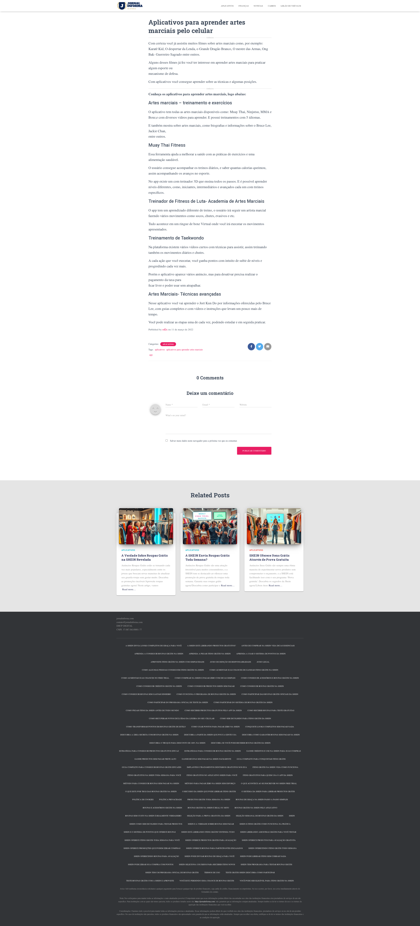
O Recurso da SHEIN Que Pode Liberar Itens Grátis (209, 791)
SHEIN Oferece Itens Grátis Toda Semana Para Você (152, 840)
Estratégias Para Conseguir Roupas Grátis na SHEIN (212, 750)
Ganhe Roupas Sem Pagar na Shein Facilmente (206, 759)
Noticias (258, 5)
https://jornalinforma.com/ (205, 901)
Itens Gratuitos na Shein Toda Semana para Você (154, 775)
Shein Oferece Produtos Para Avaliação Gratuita (269, 840)
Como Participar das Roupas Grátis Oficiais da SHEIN (270, 694)
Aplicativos (227, 5)
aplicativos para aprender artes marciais (184, 349)
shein (292, 815)
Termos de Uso (212, 872)
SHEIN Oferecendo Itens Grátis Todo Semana (272, 848)
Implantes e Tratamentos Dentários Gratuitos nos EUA (217, 767)
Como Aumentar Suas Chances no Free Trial (145, 677)
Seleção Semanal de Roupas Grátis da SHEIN (259, 815)
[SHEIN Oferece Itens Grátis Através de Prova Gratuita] (274, 525)
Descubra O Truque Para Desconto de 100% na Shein (177, 742)
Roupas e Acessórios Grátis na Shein (162, 807)
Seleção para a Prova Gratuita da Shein (208, 815)
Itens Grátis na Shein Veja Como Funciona (275, 767)
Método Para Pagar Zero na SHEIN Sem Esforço (210, 783)
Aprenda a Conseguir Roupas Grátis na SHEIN (158, 653)
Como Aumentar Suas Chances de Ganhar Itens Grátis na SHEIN (244, 669)
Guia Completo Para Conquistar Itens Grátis (261, 759)
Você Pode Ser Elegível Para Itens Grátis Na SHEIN (267, 880)
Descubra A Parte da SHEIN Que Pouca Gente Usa (210, 734)
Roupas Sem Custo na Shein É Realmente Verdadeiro (153, 815)
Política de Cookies (143, 799)
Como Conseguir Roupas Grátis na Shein (262, 686)
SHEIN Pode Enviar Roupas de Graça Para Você (209, 856)
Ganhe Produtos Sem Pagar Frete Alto (155, 759)
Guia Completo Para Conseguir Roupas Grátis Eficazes (151, 767)
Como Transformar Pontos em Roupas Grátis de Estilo (156, 726)
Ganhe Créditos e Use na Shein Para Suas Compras (273, 750)
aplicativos (160, 349)
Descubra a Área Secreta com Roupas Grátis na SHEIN (149, 734)
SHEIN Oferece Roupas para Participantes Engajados (214, 848)
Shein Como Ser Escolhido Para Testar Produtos (155, 823)
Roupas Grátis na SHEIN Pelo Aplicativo (256, 807)
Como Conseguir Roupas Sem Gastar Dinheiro (146, 694)
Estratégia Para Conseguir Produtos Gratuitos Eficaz (149, 750)
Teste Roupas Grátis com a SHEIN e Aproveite (150, 880)
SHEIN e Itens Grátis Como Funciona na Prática (265, 823)
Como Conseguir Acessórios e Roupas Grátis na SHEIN (270, 677)
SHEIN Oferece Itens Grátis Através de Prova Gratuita (269, 557)
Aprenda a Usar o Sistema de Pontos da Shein (261, 653)
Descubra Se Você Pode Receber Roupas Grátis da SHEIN (241, 742)
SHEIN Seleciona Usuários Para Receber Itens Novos (207, 864)
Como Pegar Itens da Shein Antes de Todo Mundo (152, 710)
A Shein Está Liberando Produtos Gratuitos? (211, 645)
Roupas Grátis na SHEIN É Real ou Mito (208, 807)
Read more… (129, 589)
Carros (272, 5)
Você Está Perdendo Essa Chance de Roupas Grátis (206, 880)
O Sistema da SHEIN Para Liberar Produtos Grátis (268, 791)
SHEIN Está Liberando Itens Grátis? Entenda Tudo (208, 832)
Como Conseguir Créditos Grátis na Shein (159, 686)
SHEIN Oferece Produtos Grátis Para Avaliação (210, 840)
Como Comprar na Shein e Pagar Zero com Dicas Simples (205, 677)
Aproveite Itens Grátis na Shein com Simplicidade (177, 661)
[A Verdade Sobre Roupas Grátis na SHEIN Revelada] (146, 525)
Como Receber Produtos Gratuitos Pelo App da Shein (213, 710)
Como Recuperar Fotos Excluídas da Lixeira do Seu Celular (181, 718)
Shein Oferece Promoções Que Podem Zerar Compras (152, 848)
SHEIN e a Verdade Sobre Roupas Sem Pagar (211, 823)
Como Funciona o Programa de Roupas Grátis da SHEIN (206, 694)
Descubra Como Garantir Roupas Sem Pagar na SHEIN (271, 734)
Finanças (244, 5)
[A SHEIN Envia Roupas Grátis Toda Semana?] (210, 525)
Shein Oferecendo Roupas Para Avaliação (156, 856)
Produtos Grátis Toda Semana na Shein (208, 799)
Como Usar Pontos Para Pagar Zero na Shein (215, 726)
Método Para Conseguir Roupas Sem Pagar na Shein (151, 783)
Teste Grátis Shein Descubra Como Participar (250, 872)
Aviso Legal (263, 661)
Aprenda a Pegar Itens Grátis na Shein (210, 653)
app (151, 354)
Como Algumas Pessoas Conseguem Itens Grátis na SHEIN (173, 669)
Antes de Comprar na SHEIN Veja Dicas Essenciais (268, 645)
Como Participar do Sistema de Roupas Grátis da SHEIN (243, 702)
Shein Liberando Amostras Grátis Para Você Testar (268, 832)
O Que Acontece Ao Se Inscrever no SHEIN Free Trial (269, 783)
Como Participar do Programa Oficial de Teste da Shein (177, 702)
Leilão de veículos (291, 5)
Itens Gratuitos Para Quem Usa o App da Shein (268, 775)
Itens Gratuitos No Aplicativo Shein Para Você (212, 775)
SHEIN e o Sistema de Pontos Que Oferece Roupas (150, 832)
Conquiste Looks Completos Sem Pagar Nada (269, 726)
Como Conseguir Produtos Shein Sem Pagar (211, 686)
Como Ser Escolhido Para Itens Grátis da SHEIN (245, 718)
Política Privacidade (170, 799)
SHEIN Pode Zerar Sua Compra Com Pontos (150, 864)
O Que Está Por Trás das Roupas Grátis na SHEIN (151, 791)
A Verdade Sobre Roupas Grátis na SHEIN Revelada (144, 557)
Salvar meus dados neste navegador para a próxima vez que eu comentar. (203, 440)
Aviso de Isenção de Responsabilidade (230, 661)
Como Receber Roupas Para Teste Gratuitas (270, 710)
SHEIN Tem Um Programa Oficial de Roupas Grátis (172, 872)
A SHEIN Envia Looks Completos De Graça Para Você (154, 645)
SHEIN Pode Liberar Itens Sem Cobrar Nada (263, 856)
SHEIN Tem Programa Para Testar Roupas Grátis (266, 864)
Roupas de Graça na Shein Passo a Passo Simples (262, 799)
